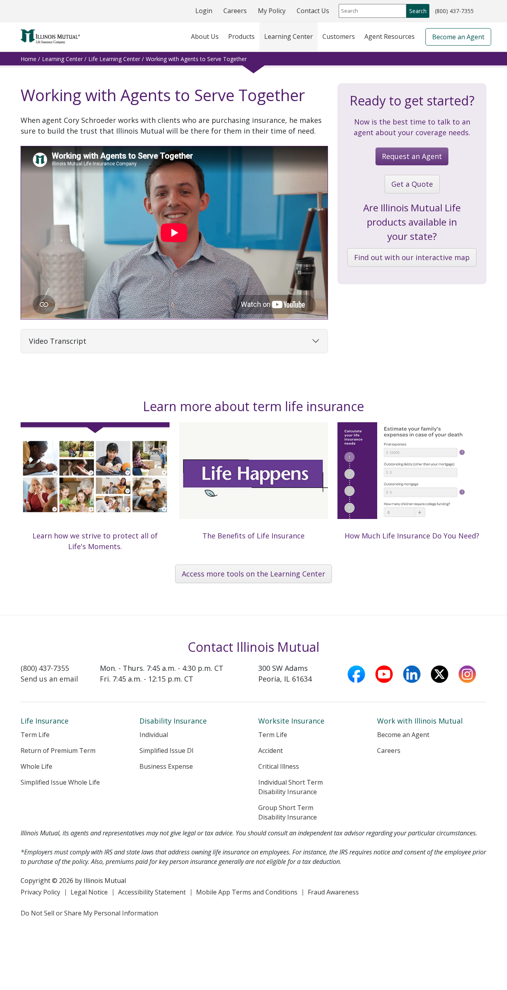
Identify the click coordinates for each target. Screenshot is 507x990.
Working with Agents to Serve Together (196, 59)
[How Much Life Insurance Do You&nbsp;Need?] (411, 486)
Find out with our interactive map (412, 257)
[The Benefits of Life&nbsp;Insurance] (253, 486)
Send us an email (49, 679)
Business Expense (166, 766)
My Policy (272, 10)
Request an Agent (412, 156)
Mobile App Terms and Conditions (246, 892)
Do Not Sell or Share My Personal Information (89, 913)
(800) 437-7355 (454, 12)
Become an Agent (458, 37)
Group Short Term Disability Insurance (287, 812)
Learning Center (288, 36)
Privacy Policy (40, 892)
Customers (338, 36)
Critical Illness (278, 766)
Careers (235, 10)
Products (241, 36)
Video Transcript (57, 341)
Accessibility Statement (152, 892)
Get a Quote (412, 184)
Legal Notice (89, 892)
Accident (270, 750)
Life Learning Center (114, 59)
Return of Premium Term (58, 750)
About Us (205, 36)
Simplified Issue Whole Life (60, 782)
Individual (153, 734)
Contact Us (313, 10)
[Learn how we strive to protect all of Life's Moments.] (95, 491)
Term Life (35, 734)
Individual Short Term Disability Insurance (290, 787)
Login (203, 10)
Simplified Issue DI (166, 750)
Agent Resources (389, 36)
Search (418, 11)
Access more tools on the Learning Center (253, 573)
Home (28, 59)
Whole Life (36, 766)
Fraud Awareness (333, 892)
